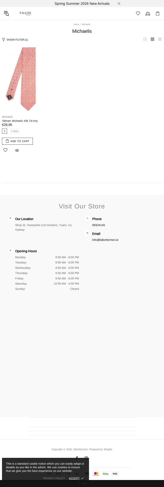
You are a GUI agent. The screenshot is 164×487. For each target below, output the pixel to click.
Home (76, 24)
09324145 (98, 225)
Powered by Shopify (100, 449)
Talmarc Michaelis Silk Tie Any (20, 120)
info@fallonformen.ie (105, 239)
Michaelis (7, 116)
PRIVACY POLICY (54, 478)
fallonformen (25, 13)
